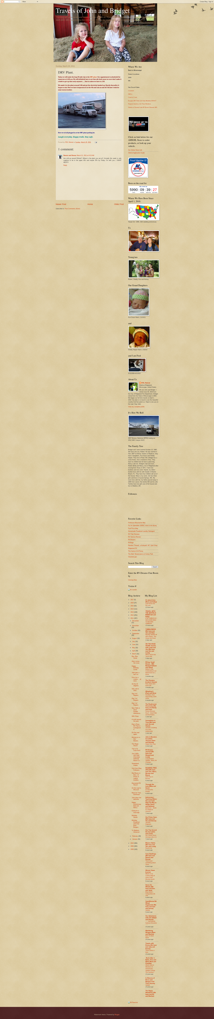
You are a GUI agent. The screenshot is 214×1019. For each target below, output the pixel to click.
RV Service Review (134, 537)
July (133, 641)
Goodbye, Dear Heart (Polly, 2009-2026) (151, 696)
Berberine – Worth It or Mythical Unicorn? (150, 809)
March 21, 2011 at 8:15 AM (85, 155)
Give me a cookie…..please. (136, 679)
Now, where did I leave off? (150, 684)
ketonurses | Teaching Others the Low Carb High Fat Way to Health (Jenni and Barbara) (151, 801)
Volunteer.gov (132, 557)
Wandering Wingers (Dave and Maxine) (150, 932)
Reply (65, 165)
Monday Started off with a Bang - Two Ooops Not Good (151, 636)
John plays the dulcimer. (136, 798)
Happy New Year (150, 744)
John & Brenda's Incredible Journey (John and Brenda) (151, 739)
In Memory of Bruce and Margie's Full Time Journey (150, 980)
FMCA (130, 94)
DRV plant (93, 77)
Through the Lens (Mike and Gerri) (150, 786)
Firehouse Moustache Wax (136, 523)
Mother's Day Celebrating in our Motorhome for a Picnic (150, 671)
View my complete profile (136, 407)
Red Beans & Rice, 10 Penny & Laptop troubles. (136, 776)
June (134, 644)
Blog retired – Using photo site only (150, 893)
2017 (132, 599)
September (135, 633)
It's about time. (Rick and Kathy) (151, 601)
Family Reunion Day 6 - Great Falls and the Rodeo (151, 713)
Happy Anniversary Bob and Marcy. (136, 805)
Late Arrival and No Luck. (150, 604)
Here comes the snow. (136, 662)
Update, (147, 910)
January (135, 839)
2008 (132, 849)
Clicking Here (132, 580)
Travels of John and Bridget (93, 10)
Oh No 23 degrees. (135, 684)
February (135, 836)
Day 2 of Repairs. (135, 704)
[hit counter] (132, 590)
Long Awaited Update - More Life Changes (151, 760)
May (133, 647)
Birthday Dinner (135, 816)
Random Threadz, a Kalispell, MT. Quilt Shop (142, 545)
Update (147, 985)
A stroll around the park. (136, 720)
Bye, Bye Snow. (135, 657)
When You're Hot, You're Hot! (150, 655)
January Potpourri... (148, 823)
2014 (132, 609)
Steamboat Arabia (135, 764)
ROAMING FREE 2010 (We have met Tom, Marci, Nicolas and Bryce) (151, 771)
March (134, 654)
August (134, 638)
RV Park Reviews (134, 534)
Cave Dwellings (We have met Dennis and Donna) (150, 856)
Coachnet (131, 90)
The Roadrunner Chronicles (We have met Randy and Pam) (151, 706)
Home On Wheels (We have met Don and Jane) (150, 887)
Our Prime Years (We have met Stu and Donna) (151, 819)
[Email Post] (95, 142)
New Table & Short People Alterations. (136, 710)
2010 (132, 843)
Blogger (117, 1014)
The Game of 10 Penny (135, 551)
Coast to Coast (132, 97)
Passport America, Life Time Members (139, 104)
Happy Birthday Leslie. (135, 667)
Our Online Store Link (135, 150)
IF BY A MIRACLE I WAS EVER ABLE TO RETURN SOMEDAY (151, 620)
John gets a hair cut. (135, 673)
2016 (132, 603)
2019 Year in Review (149, 777)
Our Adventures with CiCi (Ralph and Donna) (151, 917)
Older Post (119, 204)
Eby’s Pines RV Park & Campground (136, 726)
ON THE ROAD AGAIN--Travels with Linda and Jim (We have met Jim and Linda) (150, 648)
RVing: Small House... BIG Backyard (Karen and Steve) (151, 664)
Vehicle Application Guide (136, 153)
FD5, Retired (146, 383)
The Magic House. (135, 744)
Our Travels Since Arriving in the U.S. (151, 836)
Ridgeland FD (132, 548)
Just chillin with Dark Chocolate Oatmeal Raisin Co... (136, 757)
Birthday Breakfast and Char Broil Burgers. (136, 823)
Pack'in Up (148, 848)
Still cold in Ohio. (135, 689)
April (134, 651)
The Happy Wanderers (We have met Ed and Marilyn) (150, 993)
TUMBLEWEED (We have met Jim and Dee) (150, 631)
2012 (132, 615)
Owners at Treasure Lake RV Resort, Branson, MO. (142, 107)
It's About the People (149, 790)
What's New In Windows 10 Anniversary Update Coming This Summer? (150, 968)
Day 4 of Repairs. (135, 694)
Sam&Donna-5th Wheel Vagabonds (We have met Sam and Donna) (151, 904)
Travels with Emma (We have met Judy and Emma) (151, 946)
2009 (132, 846)
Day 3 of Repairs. (135, 699)
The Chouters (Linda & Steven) (151, 681)
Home (90, 204)
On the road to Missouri (136, 789)
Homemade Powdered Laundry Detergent (141, 531)
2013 (132, 612)
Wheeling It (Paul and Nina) (150, 692)
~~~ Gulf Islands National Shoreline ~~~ (151, 923)
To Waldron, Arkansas (136, 831)
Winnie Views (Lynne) (150, 871)
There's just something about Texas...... (150, 862)
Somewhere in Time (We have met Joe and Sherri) (150, 723)
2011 (132, 618)
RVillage (131, 542)
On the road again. (135, 733)
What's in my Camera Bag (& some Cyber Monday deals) (150, 876)
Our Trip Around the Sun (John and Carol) (151, 831)
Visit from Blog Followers (136, 769)
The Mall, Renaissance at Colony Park (140, 554)
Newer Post (61, 204)
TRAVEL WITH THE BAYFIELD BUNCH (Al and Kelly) (150, 613)
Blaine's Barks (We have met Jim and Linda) (150, 844)
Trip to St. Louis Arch (136, 749)
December (135, 621)
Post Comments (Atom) (72, 208)
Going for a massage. (136, 811)
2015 (132, 606)
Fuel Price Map (133, 528)
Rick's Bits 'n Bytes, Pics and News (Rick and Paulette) (150, 960)
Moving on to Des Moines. (136, 739)
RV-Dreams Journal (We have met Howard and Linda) (149, 753)
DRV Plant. (135, 716)
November (135, 625)
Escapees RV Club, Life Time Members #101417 (142, 101)
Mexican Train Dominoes (136, 793)
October (135, 630)
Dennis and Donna (69, 155)
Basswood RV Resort (136, 784)
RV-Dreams (132, 540)
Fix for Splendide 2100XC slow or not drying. (142, 525)
